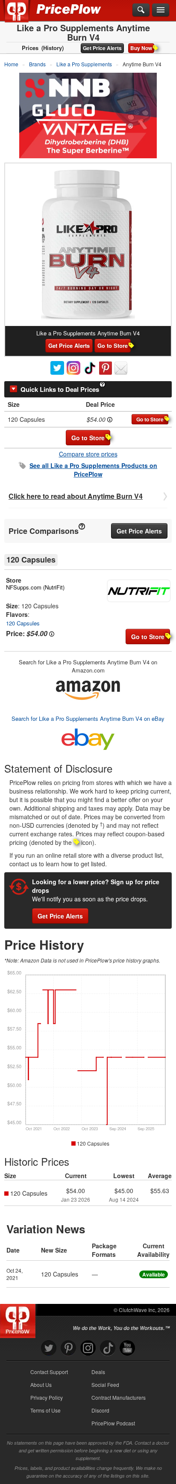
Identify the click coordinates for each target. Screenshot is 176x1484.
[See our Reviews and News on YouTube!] (127, 1348)
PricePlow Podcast (113, 1423)
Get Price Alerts (102, 48)
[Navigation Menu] (161, 10)
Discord (100, 1410)
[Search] (141, 10)
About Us (41, 1384)
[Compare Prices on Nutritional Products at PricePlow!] (19, 1319)
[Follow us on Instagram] (88, 1348)
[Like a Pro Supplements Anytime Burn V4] (88, 245)
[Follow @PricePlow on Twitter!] (48, 1348)
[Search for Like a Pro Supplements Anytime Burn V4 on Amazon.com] (88, 688)
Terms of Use (45, 1410)
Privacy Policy (46, 1397)
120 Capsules (23, 623)
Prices (30, 48)
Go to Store (112, 345)
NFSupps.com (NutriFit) (35, 587)
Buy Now (141, 48)
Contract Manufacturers (118, 1397)
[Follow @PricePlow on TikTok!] (107, 1348)
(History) (52, 48)
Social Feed (105, 1384)
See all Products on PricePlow (93, 469)
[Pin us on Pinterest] (68, 1348)
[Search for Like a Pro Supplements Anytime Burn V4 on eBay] (88, 737)
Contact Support (49, 1371)
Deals (98, 1371)
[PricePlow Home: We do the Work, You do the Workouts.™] (23, 16)
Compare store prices (88, 454)
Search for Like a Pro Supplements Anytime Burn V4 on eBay (88, 718)
